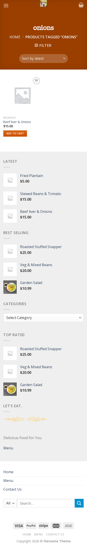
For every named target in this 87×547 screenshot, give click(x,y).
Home (15, 37)
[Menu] (6, 5)
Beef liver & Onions (17, 122)
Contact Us (12, 489)
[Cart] (81, 5)
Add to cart (15, 133)
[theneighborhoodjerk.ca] (43, 3)
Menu (8, 448)
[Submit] (79, 503)
